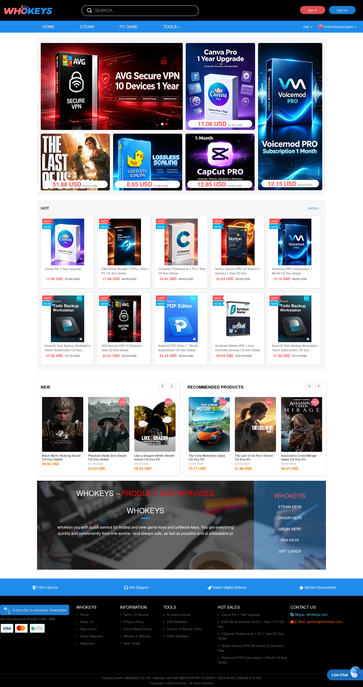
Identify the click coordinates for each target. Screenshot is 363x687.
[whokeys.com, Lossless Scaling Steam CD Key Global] (149, 161)
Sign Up (342, 10)
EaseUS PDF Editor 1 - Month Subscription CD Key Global (178, 347)
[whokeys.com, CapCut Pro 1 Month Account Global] (221, 161)
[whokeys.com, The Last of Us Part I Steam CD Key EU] (77, 161)
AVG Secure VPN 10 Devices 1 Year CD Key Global (122, 347)
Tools (170, 26)
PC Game (129, 26)
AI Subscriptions (179, 614)
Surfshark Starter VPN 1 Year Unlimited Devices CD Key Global (237, 347)
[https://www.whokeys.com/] (28, 6)
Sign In (312, 10)
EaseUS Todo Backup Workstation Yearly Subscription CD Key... (68, 347)
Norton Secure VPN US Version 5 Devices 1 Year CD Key (237, 271)
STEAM (87, 26)
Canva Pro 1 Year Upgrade (63, 269)
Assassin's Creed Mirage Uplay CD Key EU (299, 457)
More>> (315, 208)
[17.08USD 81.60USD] (220, 86)
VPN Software (177, 621)
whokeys (65, 527)
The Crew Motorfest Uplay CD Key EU (207, 457)
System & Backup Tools (184, 628)
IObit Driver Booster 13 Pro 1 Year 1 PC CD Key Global (125, 271)
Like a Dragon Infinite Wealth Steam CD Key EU (154, 457)
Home (48, 26)
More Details (62, 447)
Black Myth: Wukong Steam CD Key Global (61, 457)
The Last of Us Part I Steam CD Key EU (254, 457)
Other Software (177, 636)
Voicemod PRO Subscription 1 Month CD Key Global (292, 271)
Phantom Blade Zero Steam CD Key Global (107, 457)
